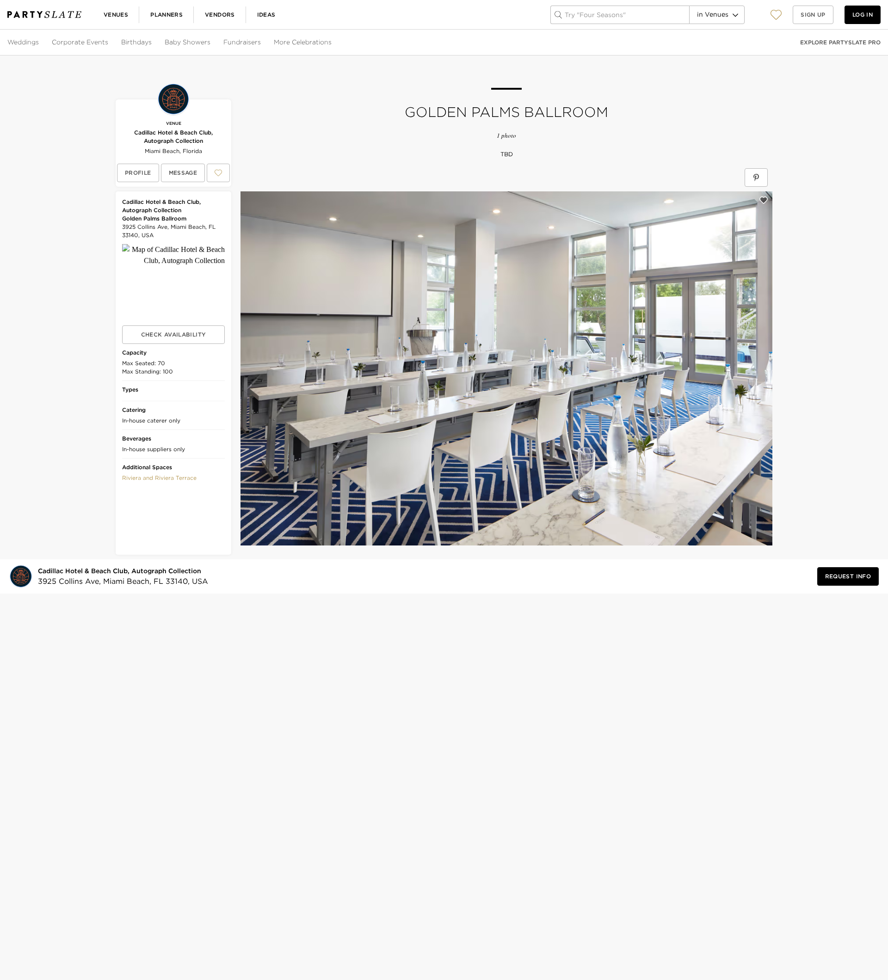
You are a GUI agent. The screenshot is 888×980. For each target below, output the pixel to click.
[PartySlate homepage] (44, 14)
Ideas (266, 14)
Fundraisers (242, 42)
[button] (776, 14)
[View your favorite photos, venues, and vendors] (776, 14)
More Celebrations (303, 42)
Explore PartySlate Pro (840, 42)
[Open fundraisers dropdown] (262, 42)
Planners (166, 14)
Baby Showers (187, 42)
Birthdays (136, 42)
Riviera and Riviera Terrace (159, 477)
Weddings (23, 42)
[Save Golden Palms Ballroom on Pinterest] (756, 177)
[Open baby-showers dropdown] (211, 42)
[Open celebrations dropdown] (332, 42)
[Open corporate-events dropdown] (109, 42)
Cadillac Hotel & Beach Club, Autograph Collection (173, 136)
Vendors (220, 14)
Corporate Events (80, 42)
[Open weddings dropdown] (40, 42)
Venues (116, 14)
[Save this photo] (763, 200)
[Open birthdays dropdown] (153, 42)
